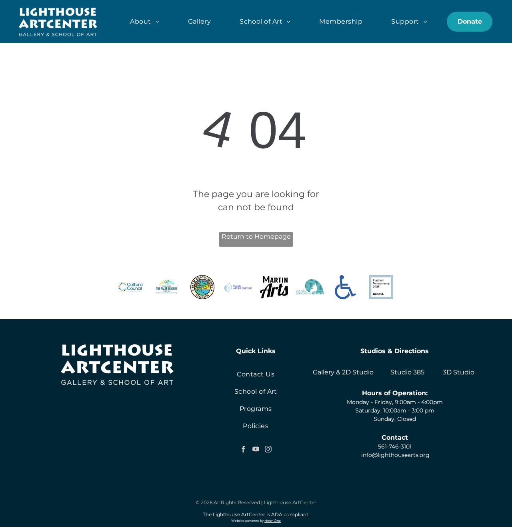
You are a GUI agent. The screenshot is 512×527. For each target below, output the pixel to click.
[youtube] (255, 450)
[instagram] (268, 450)
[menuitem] (144, 21)
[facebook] (243, 450)
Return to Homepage (256, 236)
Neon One (272, 521)
